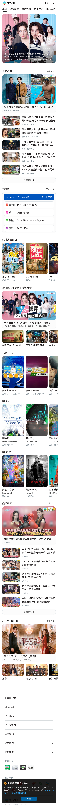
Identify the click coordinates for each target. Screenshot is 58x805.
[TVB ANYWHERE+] (23, 767)
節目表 (6, 189)
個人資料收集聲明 (19, 793)
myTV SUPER (10, 621)
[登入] (53, 3)
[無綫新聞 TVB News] (7, 767)
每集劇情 (46, 48)
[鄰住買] (31, 767)
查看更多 (50, 71)
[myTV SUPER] (15, 767)
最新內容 (7, 71)
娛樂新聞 (7, 503)
